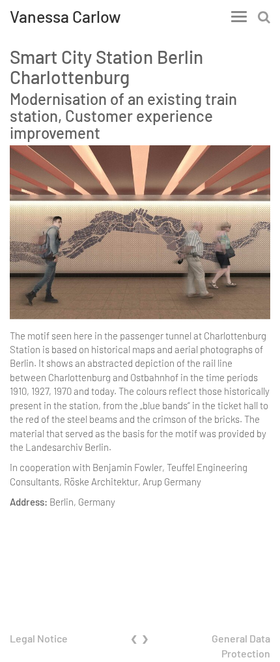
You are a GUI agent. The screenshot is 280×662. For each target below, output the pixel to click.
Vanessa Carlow (65, 16)
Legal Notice (39, 638)
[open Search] (264, 16)
